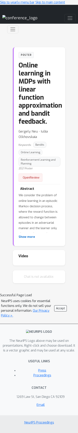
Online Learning (30, 152)
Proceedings (42, 375)
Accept (60, 308)
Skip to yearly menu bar (17, 2)
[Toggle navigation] (12, 29)
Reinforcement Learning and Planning (38, 161)
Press (42, 370)
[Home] (19, 17)
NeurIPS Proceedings (39, 422)
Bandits (39, 144)
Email (41, 405)
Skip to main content (50, 2)
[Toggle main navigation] (70, 18)
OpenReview (31, 178)
